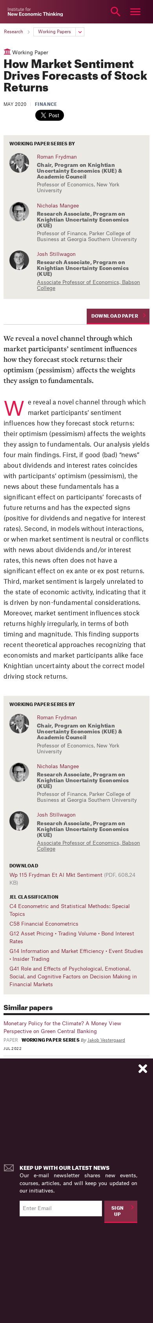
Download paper (114, 316)
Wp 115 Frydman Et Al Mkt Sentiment (55, 875)
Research (13, 32)
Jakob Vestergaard (106, 1040)
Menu (135, 11)
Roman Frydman (57, 156)
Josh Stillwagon (56, 254)
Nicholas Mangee (58, 205)
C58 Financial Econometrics (43, 923)
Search (116, 11)
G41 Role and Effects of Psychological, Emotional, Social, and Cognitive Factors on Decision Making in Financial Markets (73, 976)
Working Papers (54, 32)
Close (17, 11)
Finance (46, 104)
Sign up (117, 1211)
